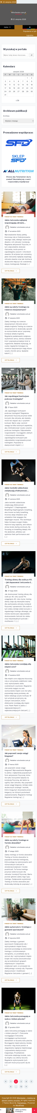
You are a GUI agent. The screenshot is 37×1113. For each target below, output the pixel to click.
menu (6, 27)
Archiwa (6, 116)
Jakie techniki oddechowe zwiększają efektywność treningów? (16, 491)
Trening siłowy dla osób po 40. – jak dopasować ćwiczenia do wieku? (18, 582)
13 (21, 1087)
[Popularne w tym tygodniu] (30, 27)
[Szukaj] (31, 55)
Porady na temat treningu (14, 217)
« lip (17, 100)
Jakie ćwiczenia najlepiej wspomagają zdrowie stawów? (16, 223)
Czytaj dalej (9, 271)
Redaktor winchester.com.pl (20, 227)
